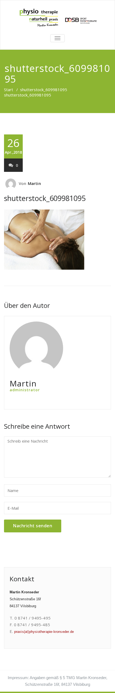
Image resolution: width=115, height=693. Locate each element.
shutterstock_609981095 (43, 89)
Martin (34, 183)
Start (8, 89)
